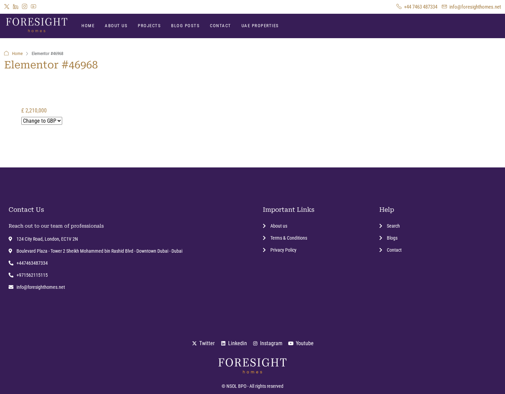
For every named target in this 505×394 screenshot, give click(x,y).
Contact (220, 25)
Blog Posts (185, 25)
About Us (116, 25)
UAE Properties (260, 25)
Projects (149, 25)
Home (87, 25)
